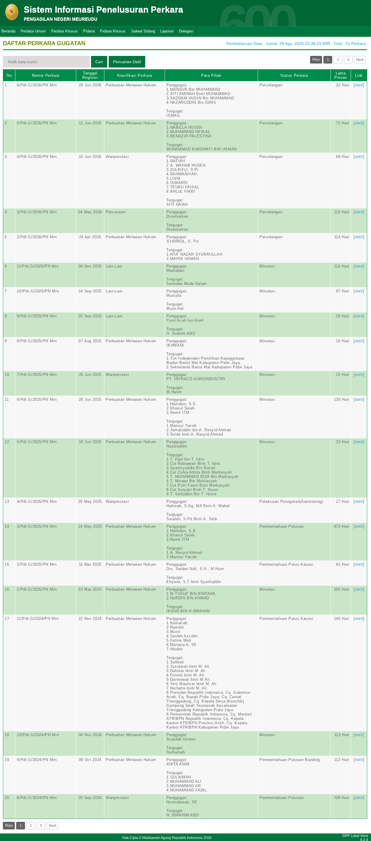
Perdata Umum (33, 31)
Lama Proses (340, 75)
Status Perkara (294, 75)
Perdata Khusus (64, 31)
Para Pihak (211, 75)
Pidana (89, 31)
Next (359, 60)
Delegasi (186, 31)
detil (359, 85)
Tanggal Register (90, 75)
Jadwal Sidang (143, 31)
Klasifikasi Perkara (134, 75)
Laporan (167, 31)
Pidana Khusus (113, 31)
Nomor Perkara (45, 75)
